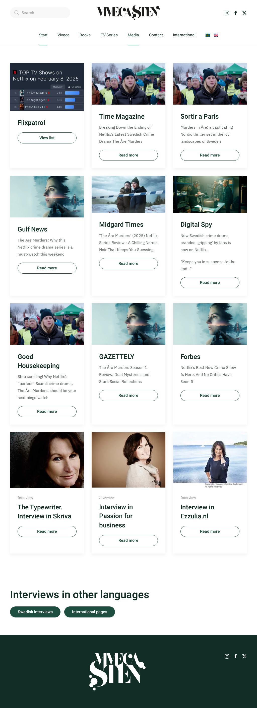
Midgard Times (121, 224)
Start (43, 35)
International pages (89, 612)
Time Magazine (122, 116)
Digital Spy (196, 224)
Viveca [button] (63, 35)
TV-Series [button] (109, 35)
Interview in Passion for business (116, 516)
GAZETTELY (116, 357)
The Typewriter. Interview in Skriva (44, 512)
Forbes (190, 357)
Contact (156, 35)
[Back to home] (128, 12)
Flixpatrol (31, 123)
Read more (128, 155)
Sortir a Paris (199, 116)
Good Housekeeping (39, 361)
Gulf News (32, 229)
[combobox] (40, 12)
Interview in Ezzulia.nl (197, 512)
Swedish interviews (35, 612)
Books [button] (85, 35)
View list (46, 138)
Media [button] (133, 35)
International (184, 35)
